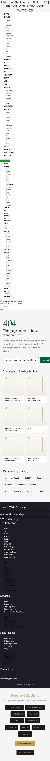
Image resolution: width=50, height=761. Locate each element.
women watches (10, 557)
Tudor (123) (33, 714)
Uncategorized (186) (14, 707)
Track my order (10, 607)
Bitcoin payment (10, 609)
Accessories (8, 555)
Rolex (7, 17)
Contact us (8, 604)
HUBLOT (27, 478)
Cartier (33, 485)
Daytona (8, 33)
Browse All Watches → (25, 743)
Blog (6, 649)
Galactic (8, 485)
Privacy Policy (9, 638)
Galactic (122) (17, 720)
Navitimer (21, 485)
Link (7, 103)
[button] (5, 161)
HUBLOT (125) (18, 714)
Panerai (7, 536)
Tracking (8, 75)
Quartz (8, 138)
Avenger (30, 491)
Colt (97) (25, 727)
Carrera (8, 93)
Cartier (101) (12, 727)
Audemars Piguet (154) (35, 707)
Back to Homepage (25, 752)
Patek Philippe (9, 547)
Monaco (8, 95)
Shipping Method (10, 644)
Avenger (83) (25, 734)
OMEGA (7, 542)
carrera (41, 491)
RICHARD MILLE (10, 549)
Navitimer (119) (33, 720)
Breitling (7, 534)
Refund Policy (9, 641)
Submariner (9, 35)
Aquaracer (9, 90)
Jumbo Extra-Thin (8, 133)
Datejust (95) (38, 727)
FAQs (6, 65)
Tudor (39, 478)
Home (6, 14)
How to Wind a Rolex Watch (14, 612)
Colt (7, 491)
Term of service (10, 646)
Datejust (8, 25)
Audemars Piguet (12, 478)
